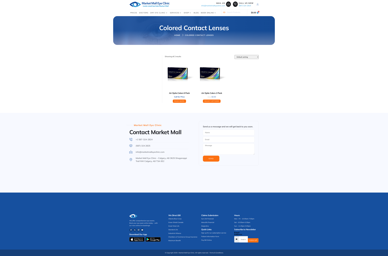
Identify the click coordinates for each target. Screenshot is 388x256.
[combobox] (234, 12)
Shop (186, 13)
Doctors (143, 13)
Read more (179, 101)
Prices (133, 13)
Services (174, 13)
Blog (196, 13)
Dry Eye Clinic (157, 13)
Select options (211, 101)
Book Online (207, 13)
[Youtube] (142, 230)
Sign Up (253, 240)
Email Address (238, 233)
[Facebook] (131, 230)
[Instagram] (138, 230)
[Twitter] (134, 230)
